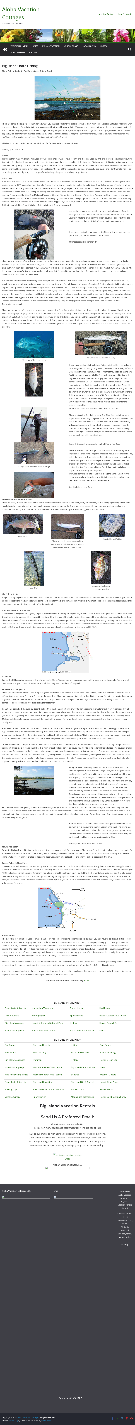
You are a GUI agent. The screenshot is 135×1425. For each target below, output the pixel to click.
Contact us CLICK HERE (70, 1398)
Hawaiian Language (14, 1030)
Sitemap (124, 1244)
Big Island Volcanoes (15, 1023)
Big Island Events (41, 1045)
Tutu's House (76, 1008)
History (73, 1023)
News (102, 1030)
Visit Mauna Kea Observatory (47, 1067)
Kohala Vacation (51, 46)
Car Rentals (10, 1045)
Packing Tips (11, 1089)
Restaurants (11, 1052)
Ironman (37, 1059)
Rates (35, 46)
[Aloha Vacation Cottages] (67, 30)
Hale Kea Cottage (106, 14)
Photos (33, 52)
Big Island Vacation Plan (82, 1030)
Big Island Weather (80, 1052)
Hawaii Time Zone (109, 1082)
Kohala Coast (71, 46)
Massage (104, 46)
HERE (86, 980)
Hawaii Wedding (108, 1052)
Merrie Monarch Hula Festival (47, 1074)
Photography (38, 1015)
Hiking (74, 1045)
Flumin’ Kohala (12, 1015)
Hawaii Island (89, 46)
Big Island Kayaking (42, 1082)
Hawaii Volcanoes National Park (47, 1023)
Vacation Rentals (19, 46)
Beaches (75, 1074)
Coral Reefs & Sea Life (15, 1008)
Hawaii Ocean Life (108, 1023)
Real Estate (104, 1008)
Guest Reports (18, 52)
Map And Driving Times (16, 1074)
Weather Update (108, 1074)
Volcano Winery (12, 1096)
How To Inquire (125, 14)
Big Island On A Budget (82, 1082)
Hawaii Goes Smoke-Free (44, 1030)
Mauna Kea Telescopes (43, 1008)
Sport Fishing (76, 1015)
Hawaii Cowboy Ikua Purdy (112, 1015)
